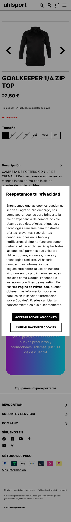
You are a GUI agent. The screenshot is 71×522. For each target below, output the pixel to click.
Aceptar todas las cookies (36, 317)
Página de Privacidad (33, 287)
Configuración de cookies (36, 327)
